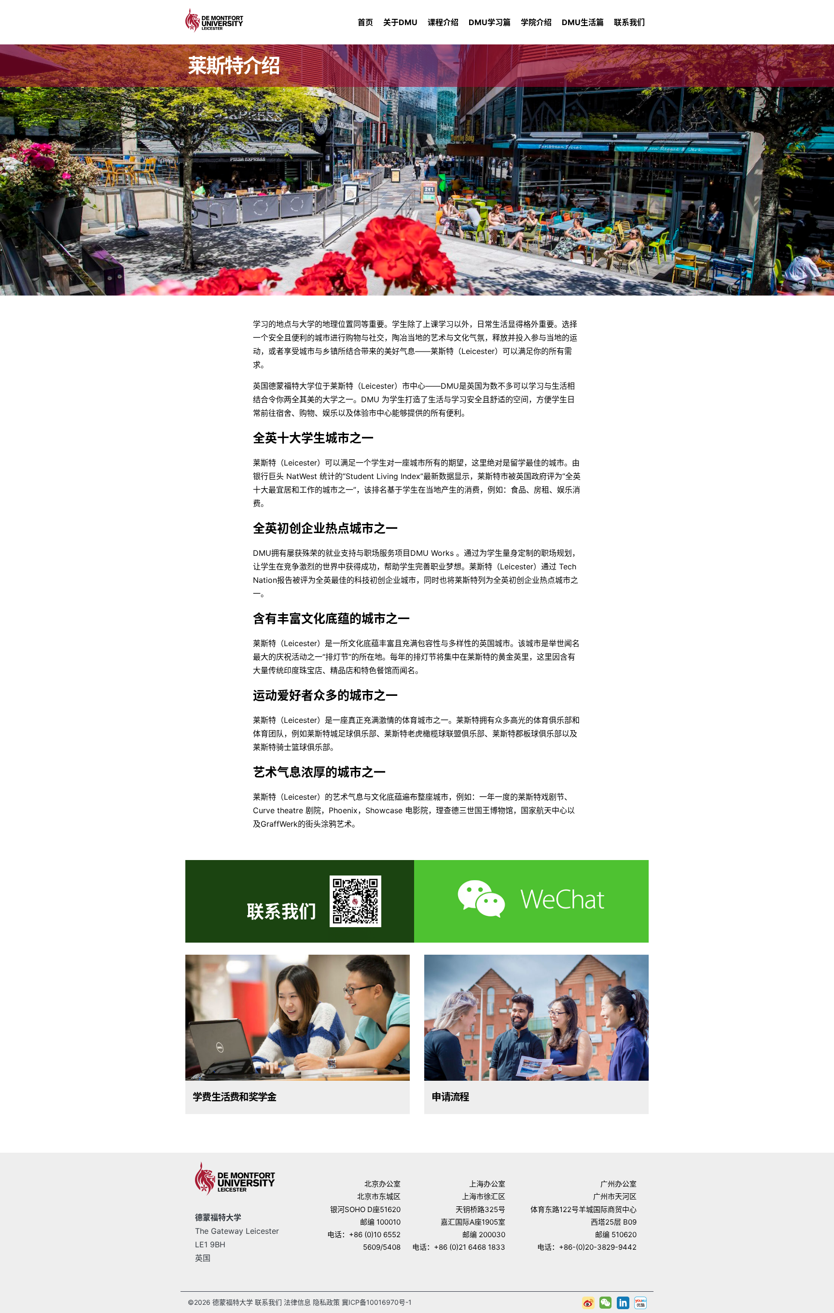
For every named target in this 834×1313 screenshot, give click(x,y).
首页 (365, 22)
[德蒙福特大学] (214, 19)
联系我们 (629, 22)
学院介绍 (536, 22)
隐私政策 (326, 1302)
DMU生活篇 (583, 22)
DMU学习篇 (490, 22)
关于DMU (400, 22)
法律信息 (297, 1302)
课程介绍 (443, 22)
